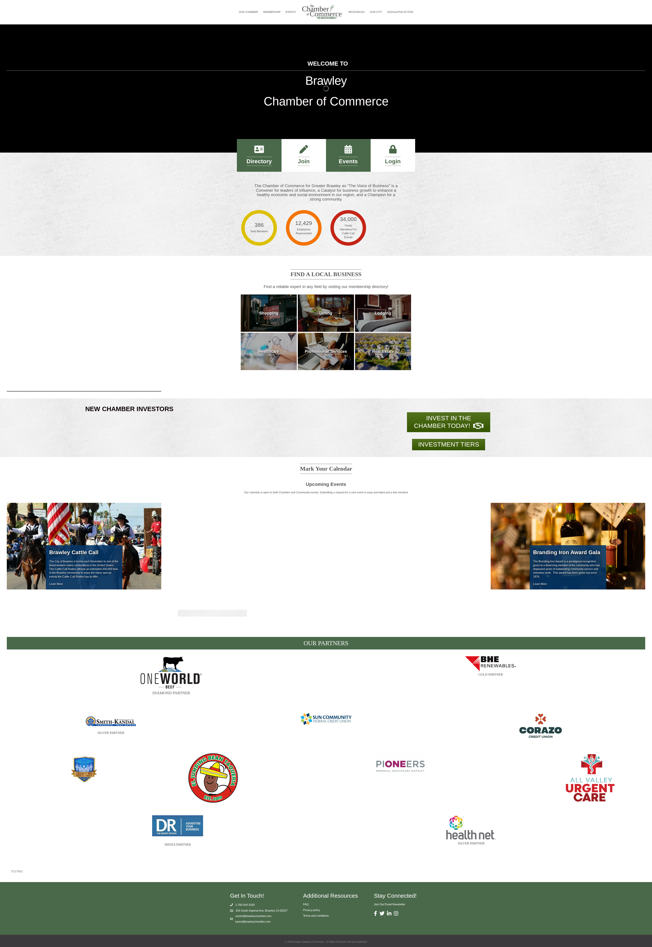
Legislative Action (400, 12)
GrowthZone (361, 942)
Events (291, 12)
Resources (356, 12)
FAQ (306, 904)
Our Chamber (248, 12)
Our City (376, 12)
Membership (271, 12)
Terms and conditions (316, 915)
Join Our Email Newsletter (389, 904)
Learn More (56, 584)
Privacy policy (311, 910)
